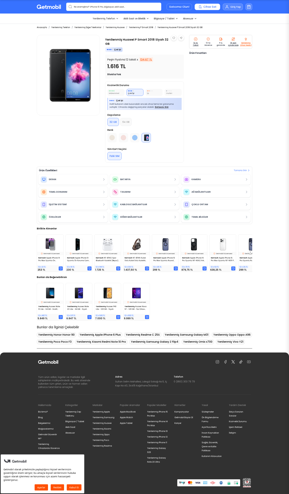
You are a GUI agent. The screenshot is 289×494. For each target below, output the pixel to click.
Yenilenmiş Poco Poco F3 (55, 342)
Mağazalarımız (46, 428)
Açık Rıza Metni (209, 427)
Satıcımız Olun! (179, 7)
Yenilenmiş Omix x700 (197, 342)
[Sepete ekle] (61, 268)
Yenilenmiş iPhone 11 (157, 442)
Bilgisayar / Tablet (164, 18)
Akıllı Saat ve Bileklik (134, 18)
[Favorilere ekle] (173, 38)
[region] (68, 75)
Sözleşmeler (208, 411)
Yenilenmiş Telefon (104, 18)
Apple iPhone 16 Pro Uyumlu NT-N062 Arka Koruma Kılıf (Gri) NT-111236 (194, 259)
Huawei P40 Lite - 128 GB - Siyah (106, 307)
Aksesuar (188, 18)
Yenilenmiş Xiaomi (102, 428)
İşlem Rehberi (235, 427)
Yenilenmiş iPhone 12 (157, 436)
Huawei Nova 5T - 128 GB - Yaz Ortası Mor (136, 308)
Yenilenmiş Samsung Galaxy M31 (186, 335)
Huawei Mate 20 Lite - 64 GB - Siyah (78, 307)
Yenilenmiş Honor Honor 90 (56, 335)
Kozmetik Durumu (238, 421)
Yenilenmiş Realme (102, 445)
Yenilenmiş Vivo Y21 (230, 342)
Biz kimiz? (43, 411)
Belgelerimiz (44, 423)
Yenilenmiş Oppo (101, 434)
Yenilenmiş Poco (101, 440)
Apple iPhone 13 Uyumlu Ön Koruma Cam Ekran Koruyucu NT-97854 (78, 259)
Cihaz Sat (209, 7)
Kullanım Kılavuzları (212, 456)
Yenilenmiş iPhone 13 (157, 431)
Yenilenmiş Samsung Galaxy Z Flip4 (154, 342)
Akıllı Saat (70, 427)
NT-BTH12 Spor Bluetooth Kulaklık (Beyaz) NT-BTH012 (107, 259)
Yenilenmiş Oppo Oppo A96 (232, 335)
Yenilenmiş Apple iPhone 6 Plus (100, 335)
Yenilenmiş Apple (101, 411)
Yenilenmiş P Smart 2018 (141, 27)
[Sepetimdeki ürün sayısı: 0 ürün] (249, 7)
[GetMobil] (49, 7)
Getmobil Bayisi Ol (183, 417)
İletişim (232, 432)
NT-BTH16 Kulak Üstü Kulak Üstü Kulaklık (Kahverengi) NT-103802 (135, 259)
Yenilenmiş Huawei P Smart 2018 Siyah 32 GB (180, 27)
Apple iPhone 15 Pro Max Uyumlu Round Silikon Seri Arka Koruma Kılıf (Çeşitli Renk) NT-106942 (164, 259)
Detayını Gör (162, 107)
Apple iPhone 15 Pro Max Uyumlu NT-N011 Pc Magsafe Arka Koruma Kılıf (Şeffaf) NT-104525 (223, 259)
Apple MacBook (128, 411)
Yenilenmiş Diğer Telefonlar (87, 27)
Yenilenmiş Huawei (115, 27)
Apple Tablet (126, 423)
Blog (40, 417)
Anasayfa (42, 27)
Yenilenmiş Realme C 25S (143, 335)
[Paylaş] (181, 38)
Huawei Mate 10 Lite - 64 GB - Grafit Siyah (49, 308)
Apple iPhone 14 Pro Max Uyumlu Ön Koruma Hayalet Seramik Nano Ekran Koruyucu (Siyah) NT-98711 (49, 259)
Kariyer (177, 423)
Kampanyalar (181, 411)
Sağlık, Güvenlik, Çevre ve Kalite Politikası (210, 446)
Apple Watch (126, 417)
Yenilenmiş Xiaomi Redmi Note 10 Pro (101, 342)
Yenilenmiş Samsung (103, 417)
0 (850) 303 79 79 (184, 381)
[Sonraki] (250, 252)
